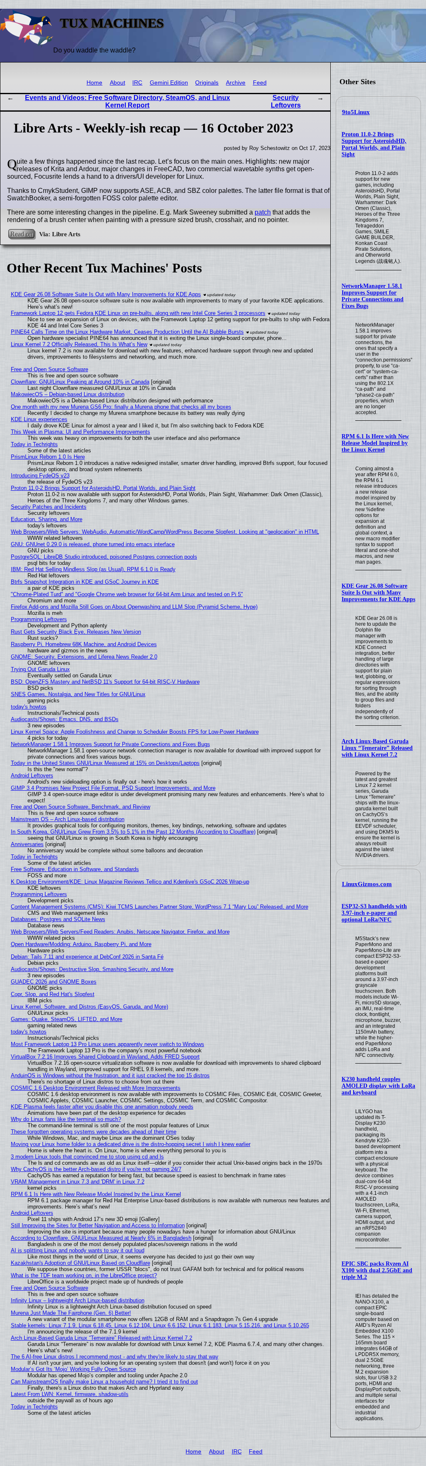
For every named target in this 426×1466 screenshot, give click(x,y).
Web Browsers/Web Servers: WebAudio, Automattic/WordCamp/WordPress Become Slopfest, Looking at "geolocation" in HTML (165, 532)
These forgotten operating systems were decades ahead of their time (93, 1132)
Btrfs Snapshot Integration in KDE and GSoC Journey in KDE (85, 582)
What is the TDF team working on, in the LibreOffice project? (84, 1275)
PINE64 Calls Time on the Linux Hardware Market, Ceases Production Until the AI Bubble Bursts (127, 332)
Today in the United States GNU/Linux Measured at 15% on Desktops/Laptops (105, 763)
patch (263, 212)
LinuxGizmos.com (367, 884)
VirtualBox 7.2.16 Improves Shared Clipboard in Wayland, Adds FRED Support (105, 1057)
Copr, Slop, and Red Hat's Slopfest (52, 994)
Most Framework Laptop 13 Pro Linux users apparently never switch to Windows (107, 1044)
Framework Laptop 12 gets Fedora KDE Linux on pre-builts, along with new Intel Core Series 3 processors (138, 313)
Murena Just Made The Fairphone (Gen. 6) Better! (71, 1313)
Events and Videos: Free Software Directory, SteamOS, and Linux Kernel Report (127, 101)
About (117, 83)
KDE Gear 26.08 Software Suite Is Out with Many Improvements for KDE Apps (378, 592)
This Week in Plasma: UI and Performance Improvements (80, 432)
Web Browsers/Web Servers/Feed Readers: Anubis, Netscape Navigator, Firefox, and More (120, 932)
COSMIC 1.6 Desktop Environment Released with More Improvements (96, 1088)
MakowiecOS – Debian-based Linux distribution (67, 394)
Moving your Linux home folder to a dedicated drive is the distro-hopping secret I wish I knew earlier (130, 1144)
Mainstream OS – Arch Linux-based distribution (67, 819)
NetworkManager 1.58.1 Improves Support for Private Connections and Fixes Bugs (373, 296)
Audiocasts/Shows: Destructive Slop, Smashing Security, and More (92, 969)
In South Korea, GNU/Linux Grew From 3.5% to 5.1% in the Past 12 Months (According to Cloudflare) (133, 832)
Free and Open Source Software (49, 369)
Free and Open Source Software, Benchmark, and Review (80, 807)
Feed (260, 83)
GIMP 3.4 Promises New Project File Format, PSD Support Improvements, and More (113, 788)
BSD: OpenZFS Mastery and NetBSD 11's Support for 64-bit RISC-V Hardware (105, 682)
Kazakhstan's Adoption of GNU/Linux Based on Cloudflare (80, 1263)
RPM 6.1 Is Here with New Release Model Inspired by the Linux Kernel (375, 443)
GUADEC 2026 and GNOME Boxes (54, 982)
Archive (235, 83)
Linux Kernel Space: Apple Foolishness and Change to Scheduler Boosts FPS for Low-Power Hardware (135, 732)
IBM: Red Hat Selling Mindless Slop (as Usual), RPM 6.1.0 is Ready (93, 569)
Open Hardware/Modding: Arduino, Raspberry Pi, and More (81, 944)
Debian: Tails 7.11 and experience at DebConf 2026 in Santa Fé (87, 957)
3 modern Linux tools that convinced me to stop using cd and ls (87, 1157)
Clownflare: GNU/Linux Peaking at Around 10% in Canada (80, 382)
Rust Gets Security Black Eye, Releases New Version (76, 632)
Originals (206, 83)
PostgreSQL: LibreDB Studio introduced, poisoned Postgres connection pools (104, 557)
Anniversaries (27, 844)
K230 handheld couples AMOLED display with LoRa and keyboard (378, 1086)
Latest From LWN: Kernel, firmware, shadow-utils (70, 1394)
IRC (137, 83)
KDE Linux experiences (39, 419)
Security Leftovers (286, 101)
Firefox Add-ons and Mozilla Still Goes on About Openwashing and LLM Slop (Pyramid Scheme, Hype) (134, 607)
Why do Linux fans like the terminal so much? (66, 1119)
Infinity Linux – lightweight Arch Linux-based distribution (77, 1300)
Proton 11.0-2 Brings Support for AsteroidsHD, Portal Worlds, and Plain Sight (374, 144)
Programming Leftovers (39, 619)
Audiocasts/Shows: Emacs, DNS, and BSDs (65, 719)
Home (94, 83)
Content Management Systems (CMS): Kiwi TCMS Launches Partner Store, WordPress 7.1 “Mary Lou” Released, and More (159, 907)
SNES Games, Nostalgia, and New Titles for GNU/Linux (78, 694)
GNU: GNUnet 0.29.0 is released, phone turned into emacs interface (93, 544)
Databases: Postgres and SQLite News (58, 919)
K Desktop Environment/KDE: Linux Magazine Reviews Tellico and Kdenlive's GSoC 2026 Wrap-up (130, 882)
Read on (21, 233)
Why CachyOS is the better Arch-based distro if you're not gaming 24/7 (96, 1169)
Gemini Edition (169, 83)
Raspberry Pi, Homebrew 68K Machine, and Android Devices (84, 644)
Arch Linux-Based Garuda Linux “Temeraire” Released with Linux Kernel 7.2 (377, 748)
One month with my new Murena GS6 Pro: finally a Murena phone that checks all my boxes (121, 407)
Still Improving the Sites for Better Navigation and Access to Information (98, 1225)
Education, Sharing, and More (46, 519)
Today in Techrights (34, 444)
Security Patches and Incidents (49, 507)
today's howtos (29, 707)
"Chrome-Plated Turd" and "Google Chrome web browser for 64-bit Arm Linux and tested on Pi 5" (127, 594)
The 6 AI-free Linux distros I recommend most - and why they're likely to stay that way (114, 1357)
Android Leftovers (32, 775)
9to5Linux (356, 112)
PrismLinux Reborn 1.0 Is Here (48, 457)
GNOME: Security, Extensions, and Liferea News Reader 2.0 (84, 657)
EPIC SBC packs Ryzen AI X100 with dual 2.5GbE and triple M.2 (377, 1270)
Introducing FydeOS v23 (40, 475)
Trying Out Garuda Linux (40, 669)
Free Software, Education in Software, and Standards (75, 869)
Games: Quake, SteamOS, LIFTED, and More (66, 1019)
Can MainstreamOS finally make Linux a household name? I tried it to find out (104, 1382)
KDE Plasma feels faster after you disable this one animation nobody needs (102, 1107)
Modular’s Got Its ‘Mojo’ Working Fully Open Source (73, 1369)
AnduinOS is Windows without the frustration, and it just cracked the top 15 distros (110, 1075)
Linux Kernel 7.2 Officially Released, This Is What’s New (79, 344)
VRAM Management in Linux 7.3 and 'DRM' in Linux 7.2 (77, 1182)
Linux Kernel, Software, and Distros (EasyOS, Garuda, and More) (89, 1007)
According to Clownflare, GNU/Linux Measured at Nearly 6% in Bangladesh (101, 1238)
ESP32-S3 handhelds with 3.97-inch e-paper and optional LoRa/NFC (374, 913)
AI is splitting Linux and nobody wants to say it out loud (77, 1250)
